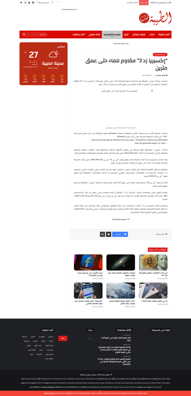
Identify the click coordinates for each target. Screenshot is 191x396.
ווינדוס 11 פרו (81, 378)
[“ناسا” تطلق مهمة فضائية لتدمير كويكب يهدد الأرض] (120, 291)
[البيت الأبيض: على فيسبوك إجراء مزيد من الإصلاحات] (88, 262)
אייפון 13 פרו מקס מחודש (105, 383)
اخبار (152, 34)
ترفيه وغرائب (138, 34)
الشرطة (24, 336)
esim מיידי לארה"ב (42, 383)
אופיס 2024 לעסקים (71, 387)
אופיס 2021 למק (114, 378)
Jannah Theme (49, 393)
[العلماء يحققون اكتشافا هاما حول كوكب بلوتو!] (120, 262)
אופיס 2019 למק (101, 378)
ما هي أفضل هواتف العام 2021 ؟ (154, 301)
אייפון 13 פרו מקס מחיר (121, 383)
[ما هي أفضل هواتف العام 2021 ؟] (153, 291)
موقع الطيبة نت (160, 75)
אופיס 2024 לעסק (35, 387)
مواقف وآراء (49, 358)
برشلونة (26, 341)
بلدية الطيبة (49, 345)
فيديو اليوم (49, 354)
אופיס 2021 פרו (135, 378)
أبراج (126, 34)
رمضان (29, 345)
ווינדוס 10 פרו (90, 378)
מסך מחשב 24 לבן (97, 387)
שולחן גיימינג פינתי (149, 383)
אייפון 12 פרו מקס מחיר (75, 383)
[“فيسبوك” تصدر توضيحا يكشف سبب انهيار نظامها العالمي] (88, 291)
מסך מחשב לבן (122, 387)
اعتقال (33, 336)
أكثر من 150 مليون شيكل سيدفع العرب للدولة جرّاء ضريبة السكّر (115, 2)
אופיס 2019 (145, 378)
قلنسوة (39, 354)
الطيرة (43, 341)
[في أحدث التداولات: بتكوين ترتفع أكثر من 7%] (153, 262)
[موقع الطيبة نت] (155, 18)
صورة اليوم (32, 349)
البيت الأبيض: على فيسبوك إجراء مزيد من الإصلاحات (90, 274)
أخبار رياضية (79, 34)
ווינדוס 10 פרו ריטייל (69, 378)
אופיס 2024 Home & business (53, 387)
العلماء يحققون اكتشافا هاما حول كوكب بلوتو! (121, 274)
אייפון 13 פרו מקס (136, 383)
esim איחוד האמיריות (135, 387)
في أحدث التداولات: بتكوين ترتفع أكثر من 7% (153, 274)
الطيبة (51, 341)
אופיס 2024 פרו (85, 387)
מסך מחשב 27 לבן (110, 387)
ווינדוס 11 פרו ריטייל (55, 378)
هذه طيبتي (94, 34)
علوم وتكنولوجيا (112, 34)
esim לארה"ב (30, 383)
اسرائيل (50, 336)
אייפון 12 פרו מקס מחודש (58, 383)
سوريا (41, 349)
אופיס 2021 (125, 378)
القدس (35, 341)
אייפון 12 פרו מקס (89, 383)
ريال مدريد (50, 349)
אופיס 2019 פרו (156, 378)
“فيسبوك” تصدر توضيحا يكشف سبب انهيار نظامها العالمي (88, 302)
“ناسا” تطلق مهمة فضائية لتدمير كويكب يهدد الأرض (122, 302)
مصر (31, 354)
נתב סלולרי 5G (42, 378)
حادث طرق (38, 345)
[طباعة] (102, 234)
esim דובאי (147, 387)
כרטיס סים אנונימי (31, 378)
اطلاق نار (42, 336)
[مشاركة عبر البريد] (108, 234)
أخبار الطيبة (164, 34)
